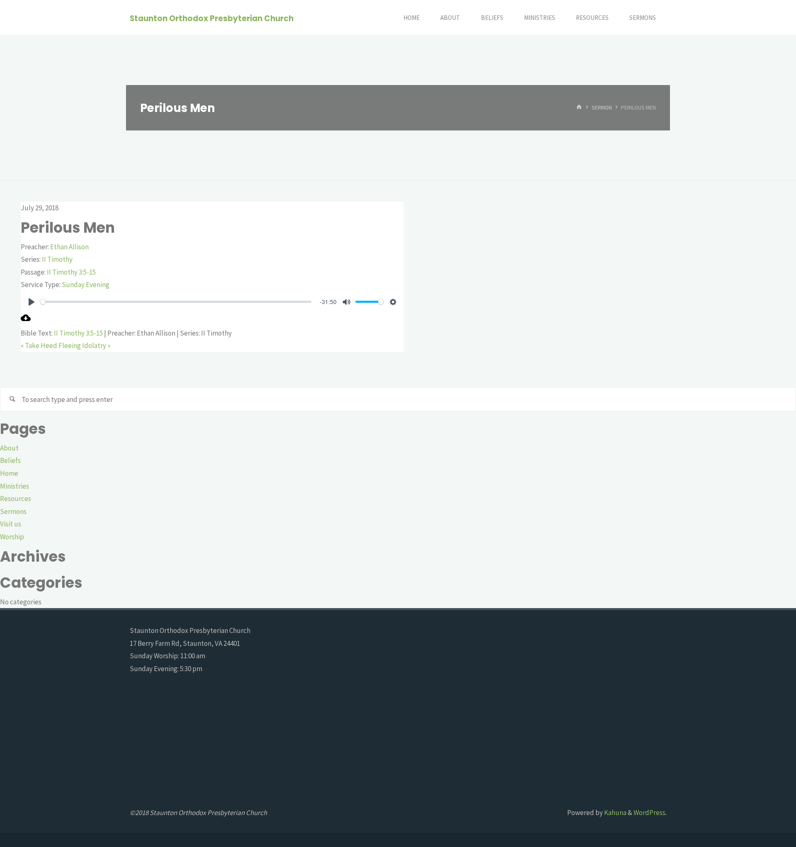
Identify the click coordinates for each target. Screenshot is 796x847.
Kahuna (614, 812)
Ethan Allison (69, 246)
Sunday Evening (85, 284)
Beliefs (10, 460)
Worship (12, 536)
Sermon (602, 107)
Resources (15, 498)
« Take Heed (39, 345)
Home (9, 473)
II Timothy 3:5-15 (71, 272)
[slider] (175, 302)
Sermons (13, 511)
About (9, 448)
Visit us (10, 523)
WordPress (649, 812)
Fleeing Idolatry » (84, 345)
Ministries (14, 486)
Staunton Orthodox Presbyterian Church (212, 18)
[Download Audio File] (26, 320)
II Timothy (57, 259)
